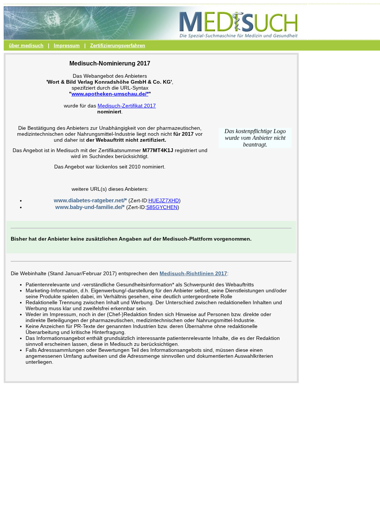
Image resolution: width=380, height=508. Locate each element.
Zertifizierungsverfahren (117, 45)
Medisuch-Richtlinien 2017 (193, 273)
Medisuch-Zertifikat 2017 (127, 106)
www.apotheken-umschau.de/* (110, 94)
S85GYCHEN (161, 207)
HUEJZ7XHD (163, 200)
